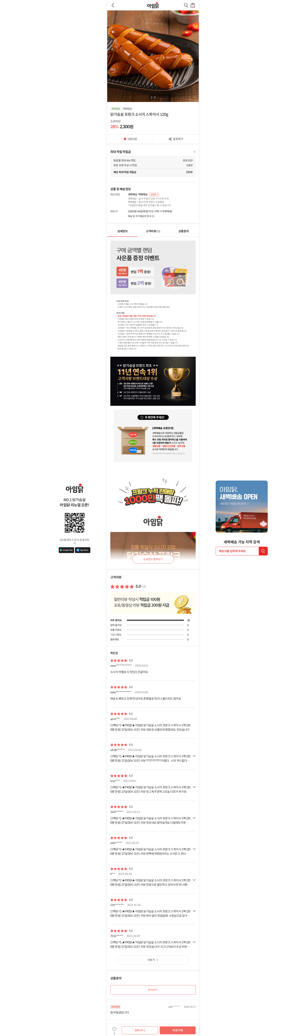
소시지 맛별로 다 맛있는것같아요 (129, 672)
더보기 (151, 960)
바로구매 (177, 1030)
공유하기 (178, 139)
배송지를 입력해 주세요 (232, 551)
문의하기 (153, 990)
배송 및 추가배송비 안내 (139, 216)
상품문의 (183, 231)
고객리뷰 (153, 231)
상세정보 (122, 231)
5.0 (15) (132, 140)
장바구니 (140, 1030)
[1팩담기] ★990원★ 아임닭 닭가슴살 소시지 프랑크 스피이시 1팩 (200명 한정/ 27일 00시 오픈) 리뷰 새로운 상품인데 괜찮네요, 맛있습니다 (150, 727)
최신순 (114, 653)
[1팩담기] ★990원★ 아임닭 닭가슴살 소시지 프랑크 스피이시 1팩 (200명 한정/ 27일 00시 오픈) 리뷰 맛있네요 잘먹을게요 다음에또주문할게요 (150, 820)
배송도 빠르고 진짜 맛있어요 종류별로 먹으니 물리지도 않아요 (145, 699)
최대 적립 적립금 (120, 152)
